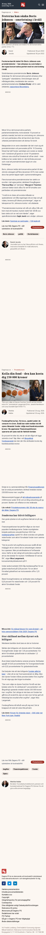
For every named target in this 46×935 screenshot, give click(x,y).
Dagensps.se (6, 12)
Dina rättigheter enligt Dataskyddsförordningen (20, 905)
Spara (5, 774)
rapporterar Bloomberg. (19, 87)
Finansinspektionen (36, 487)
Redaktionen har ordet (10, 913)
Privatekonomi (19, 370)
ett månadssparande (31, 497)
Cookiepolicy (7, 903)
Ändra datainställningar (10, 921)
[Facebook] (4, 883)
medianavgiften (8, 535)
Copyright (5, 897)
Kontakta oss (7, 895)
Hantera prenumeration (10, 889)
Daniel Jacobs (15, 242)
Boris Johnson (8, 234)
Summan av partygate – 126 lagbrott (25, 221)
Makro (16, 12)
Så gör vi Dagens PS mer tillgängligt (16, 919)
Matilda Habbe (15, 782)
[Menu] (42, 4)
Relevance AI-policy (9, 908)
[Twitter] (9, 883)
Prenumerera (37, 227)
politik (20, 234)
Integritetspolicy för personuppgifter (16, 900)
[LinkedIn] (15, 883)
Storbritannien (33, 234)
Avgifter (6, 769)
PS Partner (6, 916)
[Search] (39, 4)
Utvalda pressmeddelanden (12, 892)
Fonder (35, 769)
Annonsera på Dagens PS (12, 911)
